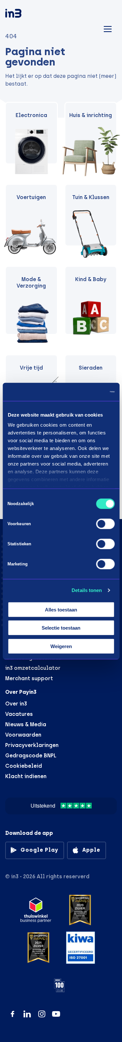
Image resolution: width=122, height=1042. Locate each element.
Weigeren (61, 646)
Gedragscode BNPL (30, 755)
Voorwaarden (23, 735)
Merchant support (29, 678)
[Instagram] (41, 1014)
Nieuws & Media (25, 724)
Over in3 (16, 704)
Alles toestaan (61, 609)
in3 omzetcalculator (33, 668)
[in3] (24, 14)
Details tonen (87, 590)
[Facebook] (12, 1014)
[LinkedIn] (27, 1014)
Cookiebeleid (23, 766)
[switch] (105, 523)
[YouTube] (56, 1014)
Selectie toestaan (61, 628)
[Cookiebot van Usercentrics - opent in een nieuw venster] (87, 392)
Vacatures (19, 714)
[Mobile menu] (108, 28)
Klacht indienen (26, 776)
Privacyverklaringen (32, 745)
